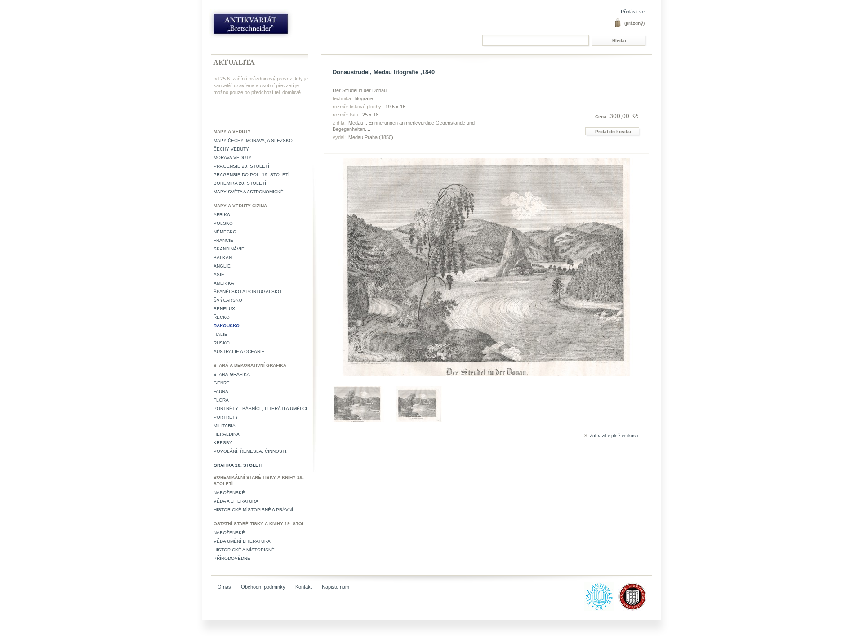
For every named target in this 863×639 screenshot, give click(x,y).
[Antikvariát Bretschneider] (270, 25)
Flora (221, 400)
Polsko (223, 223)
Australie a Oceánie (239, 351)
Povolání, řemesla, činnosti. (251, 451)
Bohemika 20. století (240, 183)
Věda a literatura (236, 501)
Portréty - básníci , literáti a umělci (260, 408)
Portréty (226, 417)
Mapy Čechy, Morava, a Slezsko (253, 140)
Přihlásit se (633, 11)
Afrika (222, 214)
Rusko (222, 342)
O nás (224, 587)
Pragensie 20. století (241, 166)
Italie (220, 334)
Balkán (223, 257)
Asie (219, 274)
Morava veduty (233, 157)
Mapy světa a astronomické (249, 191)
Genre (222, 382)
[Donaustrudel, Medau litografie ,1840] (357, 420)
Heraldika (227, 434)
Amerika (224, 283)
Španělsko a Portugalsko (247, 291)
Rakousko (227, 325)
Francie (223, 240)
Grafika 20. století (238, 465)
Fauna (221, 391)
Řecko (222, 317)
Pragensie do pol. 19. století (251, 174)
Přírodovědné (232, 558)
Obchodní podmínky (263, 587)
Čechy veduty (231, 149)
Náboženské (229, 492)
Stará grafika (232, 374)
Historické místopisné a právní (253, 509)
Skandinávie (229, 248)
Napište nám (335, 587)
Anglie (222, 266)
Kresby (223, 442)
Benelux (224, 308)
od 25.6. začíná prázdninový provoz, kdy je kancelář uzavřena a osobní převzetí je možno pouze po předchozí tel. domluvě (261, 85)
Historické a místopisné (244, 549)
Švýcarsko (228, 300)
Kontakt (303, 587)
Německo (225, 231)
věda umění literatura (242, 541)
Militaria (225, 425)
